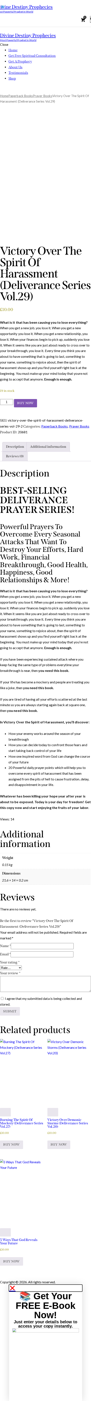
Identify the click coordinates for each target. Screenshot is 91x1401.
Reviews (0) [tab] (15, 456)
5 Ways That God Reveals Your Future (18, 1241)
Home (4, 96)
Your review (10, 973)
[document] (45, 1343)
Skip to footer (33, 3)
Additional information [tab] (48, 447)
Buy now (25, 403)
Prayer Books (42, 96)
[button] (45, 1288)
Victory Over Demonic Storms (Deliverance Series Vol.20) (67, 1123)
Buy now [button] (11, 1144)
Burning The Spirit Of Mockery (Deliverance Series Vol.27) (21, 1123)
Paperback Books (20, 96)
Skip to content (11, 3)
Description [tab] (15, 447)
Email (5, 954)
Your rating (9, 962)
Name (5, 946)
